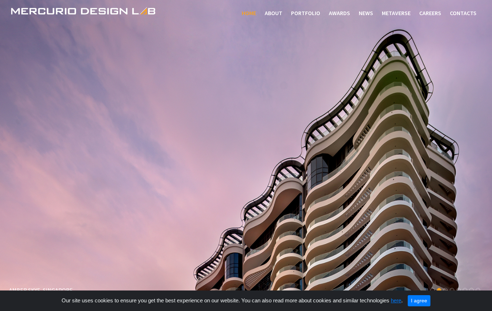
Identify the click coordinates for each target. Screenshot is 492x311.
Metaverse (396, 13)
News (366, 13)
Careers (430, 13)
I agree (419, 300)
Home (250, 13)
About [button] (273, 13)
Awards (339, 13)
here (396, 300)
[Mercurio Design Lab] (83, 11)
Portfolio (305, 13)
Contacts (463, 13)
